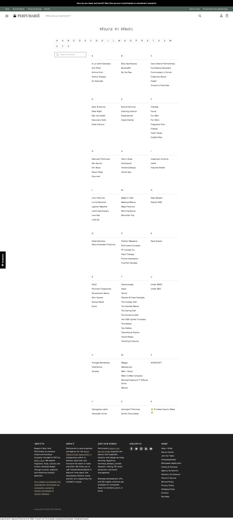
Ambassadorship (168, 459)
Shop (7, 9)
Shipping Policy (168, 489)
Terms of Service (168, 478)
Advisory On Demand (170, 474)
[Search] (199, 16)
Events (47, 9)
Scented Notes (18, 9)
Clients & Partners (169, 467)
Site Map (165, 496)
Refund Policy (167, 482)
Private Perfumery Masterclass (215, 9)
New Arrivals (195, 9)
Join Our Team (167, 456)
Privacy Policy (167, 485)
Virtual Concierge (34, 9)
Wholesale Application (171, 463)
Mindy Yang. (39, 460)
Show (3, 260)
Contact (165, 493)
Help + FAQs (166, 448)
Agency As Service (169, 470)
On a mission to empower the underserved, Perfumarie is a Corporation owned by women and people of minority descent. (47, 488)
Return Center (167, 452)
